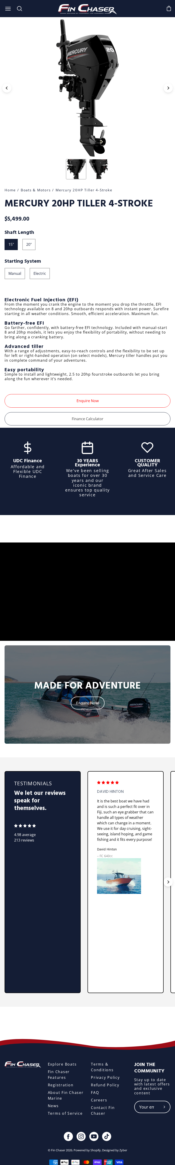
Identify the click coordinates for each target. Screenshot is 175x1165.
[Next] (168, 88)
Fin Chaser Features (59, 1074)
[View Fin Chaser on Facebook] (68, 1136)
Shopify (95, 1150)
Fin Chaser (58, 1150)
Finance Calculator (87, 418)
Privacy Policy (105, 1077)
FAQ (95, 1092)
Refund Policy (105, 1085)
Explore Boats (62, 1064)
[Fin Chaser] (87, 9)
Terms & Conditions (102, 1067)
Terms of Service (65, 1113)
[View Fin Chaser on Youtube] (93, 1136)
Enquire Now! (87, 703)
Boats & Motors (36, 190)
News (53, 1105)
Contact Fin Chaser (103, 1110)
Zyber (123, 1150)
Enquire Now (88, 400)
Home (10, 190)
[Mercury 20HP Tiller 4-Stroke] (76, 169)
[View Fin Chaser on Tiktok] (106, 1136)
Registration (61, 1085)
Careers (99, 1100)
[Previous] (6, 88)
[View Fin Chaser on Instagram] (81, 1136)
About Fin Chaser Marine (66, 1095)
